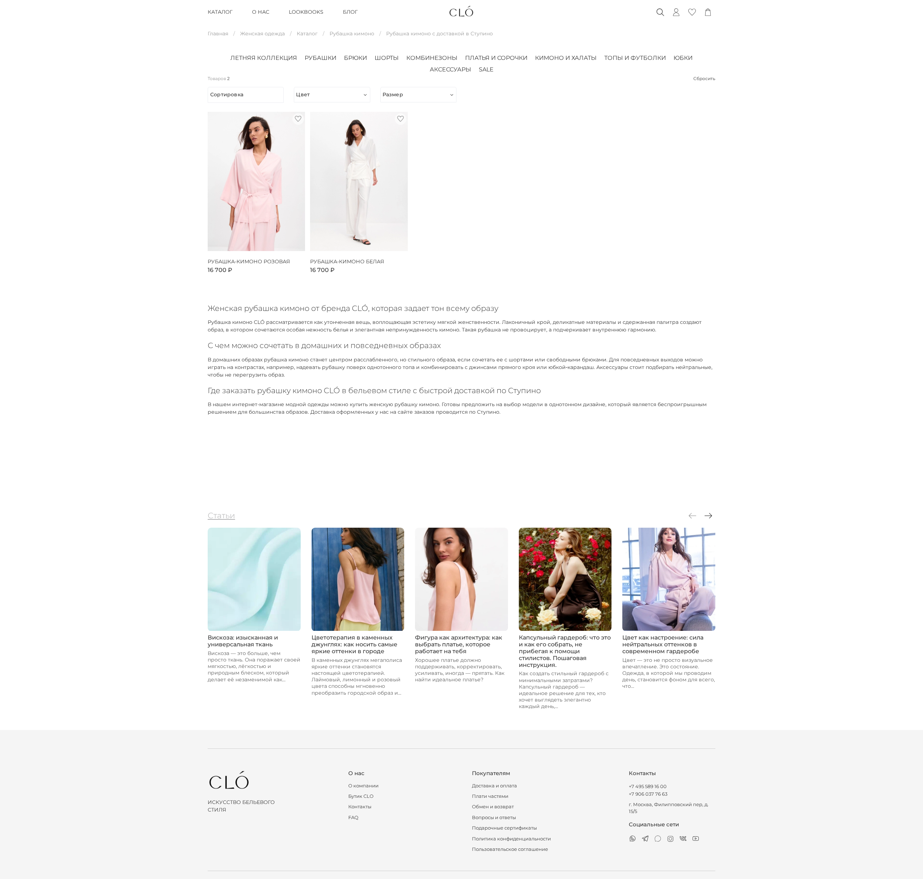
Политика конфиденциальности (511, 838)
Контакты (359, 806)
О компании (363, 785)
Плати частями (490, 796)
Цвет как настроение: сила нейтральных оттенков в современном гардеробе (662, 644)
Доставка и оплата (494, 785)
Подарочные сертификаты (504, 828)
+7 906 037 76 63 (648, 794)
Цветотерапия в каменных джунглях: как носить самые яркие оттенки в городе (354, 644)
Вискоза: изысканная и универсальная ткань (243, 641)
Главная (218, 33)
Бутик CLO (361, 796)
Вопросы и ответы (494, 817)
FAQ (353, 817)
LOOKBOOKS (306, 12)
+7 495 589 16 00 (648, 786)
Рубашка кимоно (352, 33)
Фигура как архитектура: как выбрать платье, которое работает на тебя (458, 644)
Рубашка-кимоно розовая (249, 262)
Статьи (221, 515)
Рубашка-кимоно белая (347, 262)
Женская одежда (262, 33)
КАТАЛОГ (220, 12)
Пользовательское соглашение (510, 849)
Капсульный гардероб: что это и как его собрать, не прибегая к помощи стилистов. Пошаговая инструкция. (565, 651)
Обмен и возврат (493, 806)
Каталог (307, 33)
